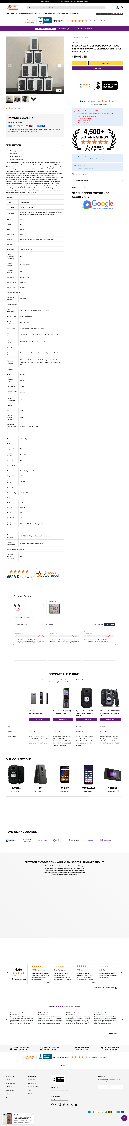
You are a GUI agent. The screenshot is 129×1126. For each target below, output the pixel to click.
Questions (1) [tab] (28, 617)
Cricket (64, 788)
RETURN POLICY (49, 14)
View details (39, 719)
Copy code (89, 29)
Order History (31, 1083)
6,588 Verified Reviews (18, 976)
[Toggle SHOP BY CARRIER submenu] (32, 14)
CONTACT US (74, 14)
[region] (64, 1019)
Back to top (64, 1066)
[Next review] (121, 973)
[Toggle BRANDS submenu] (42, 14)
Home (7, 34)
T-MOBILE (112, 788)
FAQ (7, 1097)
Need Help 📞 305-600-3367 (46, 29)
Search (8, 1079)
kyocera (16, 788)
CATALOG (14, 14)
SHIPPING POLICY (62, 14)
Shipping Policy (10, 1083)
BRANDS (37, 14)
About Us (8, 1093)
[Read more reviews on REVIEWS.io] (114, 1034)
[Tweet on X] (78, 187)
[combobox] (66, 7)
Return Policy (10, 1086)
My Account (31, 1079)
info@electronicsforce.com (59, 1100)
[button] (122, 7)
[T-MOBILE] (112, 774)
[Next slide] (115, 644)
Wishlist (29, 1093)
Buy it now (98, 68)
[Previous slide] (13, 644)
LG (40, 788)
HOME (7, 14)
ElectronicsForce (13, 1119)
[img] (18, 973)
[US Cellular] (88, 774)
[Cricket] (64, 774)
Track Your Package (33, 1086)
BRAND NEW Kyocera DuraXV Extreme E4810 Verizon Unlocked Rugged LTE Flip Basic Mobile (20, 34)
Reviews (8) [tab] (18, 617)
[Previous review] (7, 973)
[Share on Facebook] (81, 187)
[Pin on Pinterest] (85, 187)
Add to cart (106, 63)
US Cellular (88, 788)
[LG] (40, 774)
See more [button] (76, 643)
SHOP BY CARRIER (25, 14)
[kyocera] (16, 774)
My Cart (29, 1090)
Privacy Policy (10, 1090)
